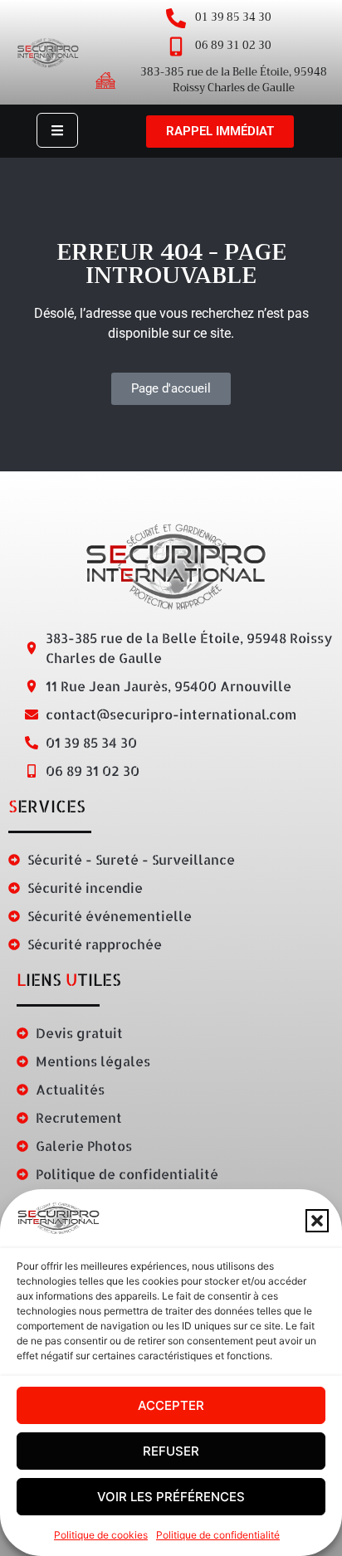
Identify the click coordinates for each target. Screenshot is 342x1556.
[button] (317, 1220)
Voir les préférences (171, 1497)
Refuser (171, 1451)
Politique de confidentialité (218, 1535)
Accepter (171, 1405)
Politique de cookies (101, 1535)
